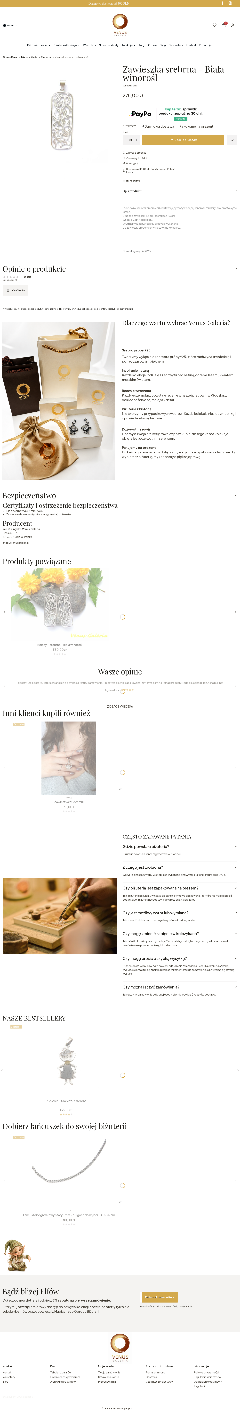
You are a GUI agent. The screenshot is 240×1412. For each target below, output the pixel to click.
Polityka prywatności (206, 1372)
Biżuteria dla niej (29, 57)
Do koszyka (64, 1091)
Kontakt (8, 1372)
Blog (5, 1381)
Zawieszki (46, 57)
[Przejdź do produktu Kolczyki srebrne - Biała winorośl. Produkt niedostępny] (60, 604)
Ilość (125, 132)
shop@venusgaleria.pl (16, 542)
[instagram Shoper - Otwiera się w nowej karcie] (230, 3)
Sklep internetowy (116, 1408)
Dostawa (151, 1377)
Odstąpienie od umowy (208, 1381)
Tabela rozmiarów (60, 1372)
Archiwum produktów (63, 1381)
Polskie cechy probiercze (65, 1377)
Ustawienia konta (108, 1377)
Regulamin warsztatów (207, 1377)
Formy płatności (155, 1372)
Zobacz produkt (64, 1202)
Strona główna (10, 57)
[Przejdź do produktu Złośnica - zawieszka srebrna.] (66, 1060)
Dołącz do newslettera (159, 1297)
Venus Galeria (130, 85)
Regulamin (200, 1386)
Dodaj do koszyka (186, 139)
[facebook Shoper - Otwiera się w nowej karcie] (222, 3)
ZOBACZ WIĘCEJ (119, 706)
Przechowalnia (107, 1381)
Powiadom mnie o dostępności (23, 635)
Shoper (27, 1396)
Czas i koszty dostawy (159, 1381)
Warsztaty (9, 1377)
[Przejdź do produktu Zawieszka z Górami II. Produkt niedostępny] (69, 758)
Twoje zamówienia (109, 1372)
